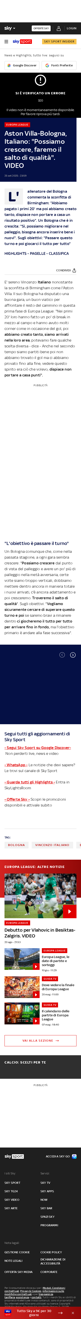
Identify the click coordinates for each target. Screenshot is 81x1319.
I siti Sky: (10, 1173)
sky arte (11, 1208)
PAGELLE (37, 253)
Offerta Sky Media (18, 1272)
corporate (48, 1272)
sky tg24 (11, 1191)
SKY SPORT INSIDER (59, 41)
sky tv (45, 1182)
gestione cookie (17, 1252)
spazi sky (47, 1216)
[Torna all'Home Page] (22, 41)
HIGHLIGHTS (15, 253)
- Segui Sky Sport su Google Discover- (37, 747)
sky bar (46, 1208)
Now (44, 1199)
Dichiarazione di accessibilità (52, 1261)
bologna (16, 845)
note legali (13, 1260)
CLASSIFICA (59, 253)
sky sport (12, 1182)
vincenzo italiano (52, 845)
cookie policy (51, 1252)
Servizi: (45, 1173)
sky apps (47, 1191)
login (71, 28)
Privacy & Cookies (30, 1291)
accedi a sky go (58, 1156)
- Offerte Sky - (17, 799)
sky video (11, 1199)
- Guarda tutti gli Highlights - (29, 782)
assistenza (22, 1297)
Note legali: (12, 1243)
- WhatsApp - (15, 765)
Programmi (49, 1225)
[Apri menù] (6, 41)
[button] (72, 654)
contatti (37, 1297)
